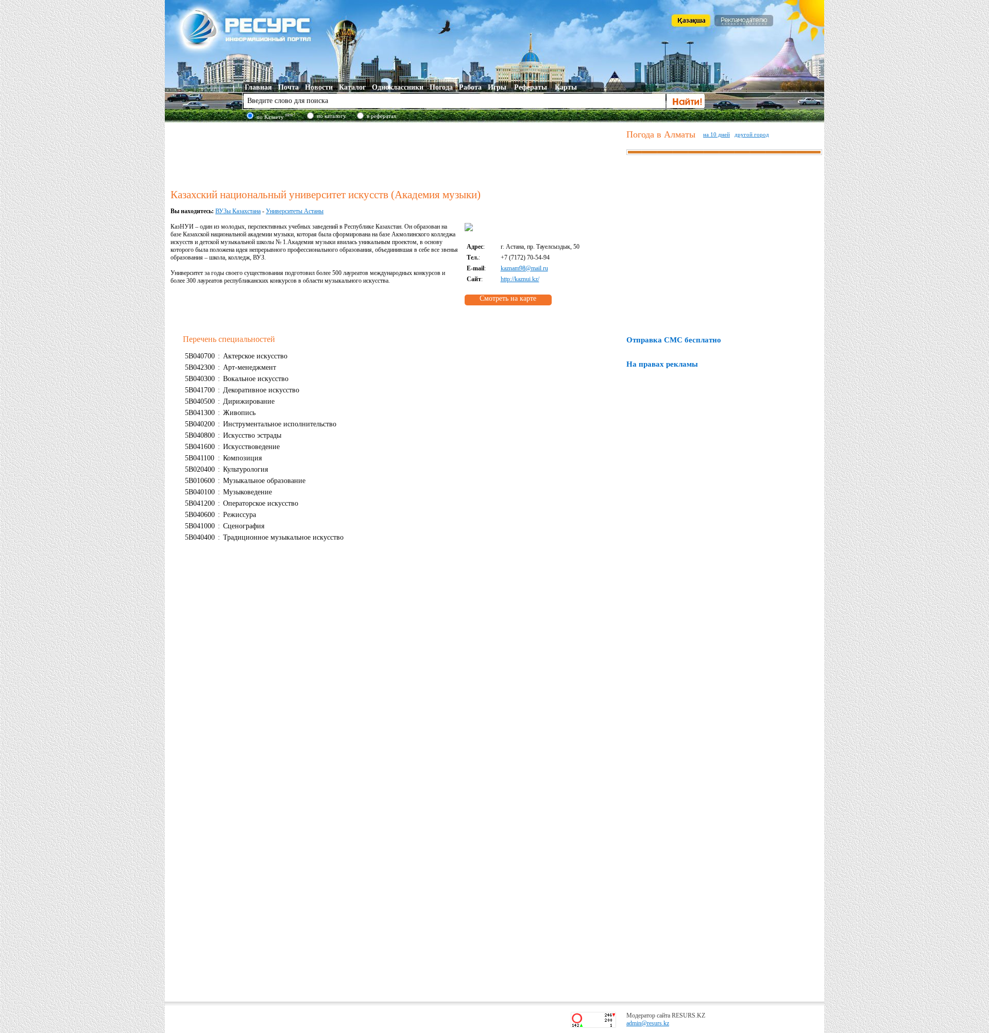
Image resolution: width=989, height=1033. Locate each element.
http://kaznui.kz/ (520, 279)
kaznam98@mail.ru (524, 268)
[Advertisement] (396, 154)
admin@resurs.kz (647, 1023)
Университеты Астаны (294, 211)
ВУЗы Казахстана (238, 211)
